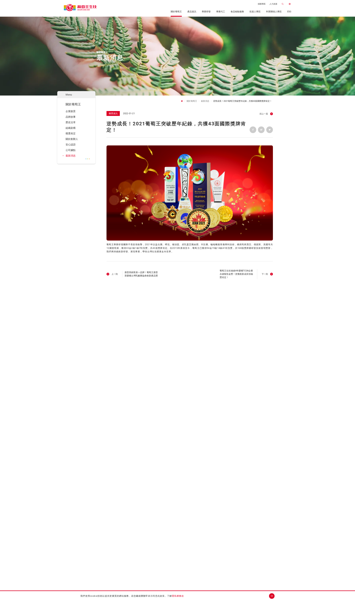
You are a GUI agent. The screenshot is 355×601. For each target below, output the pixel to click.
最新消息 (71, 155)
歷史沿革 (71, 122)
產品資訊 (191, 11)
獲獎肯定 (71, 133)
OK (272, 596)
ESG (289, 11)
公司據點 (71, 150)
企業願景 (71, 111)
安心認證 (71, 144)
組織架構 (71, 127)
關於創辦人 (72, 139)
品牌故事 (71, 116)
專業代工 (220, 11)
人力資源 (273, 4)
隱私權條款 (178, 596)
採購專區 (262, 4)
